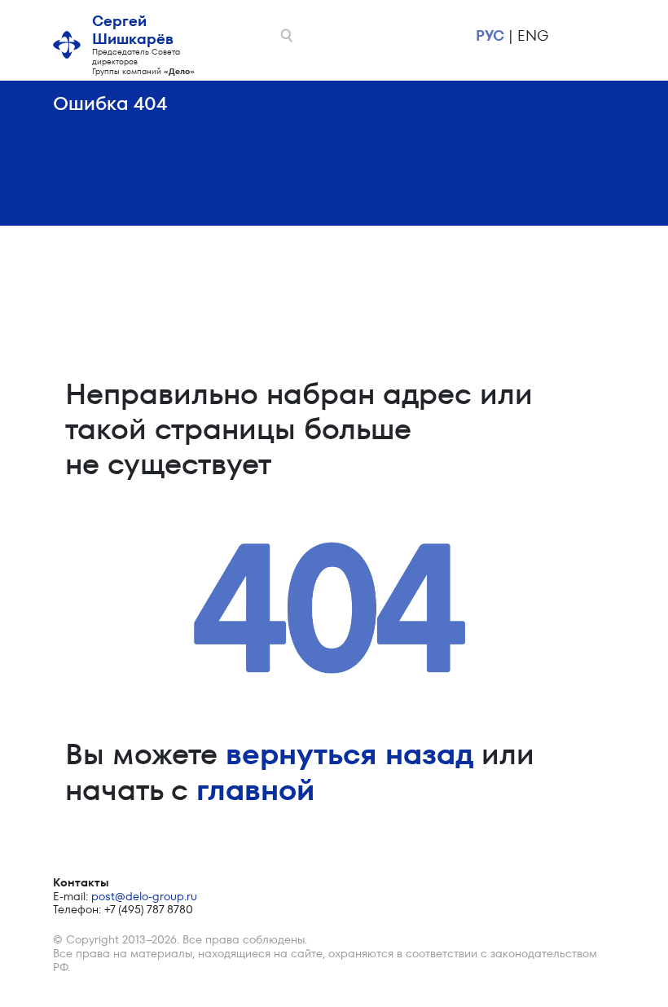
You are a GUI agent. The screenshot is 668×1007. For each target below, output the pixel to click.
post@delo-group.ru (144, 896)
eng (532, 35)
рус (490, 35)
